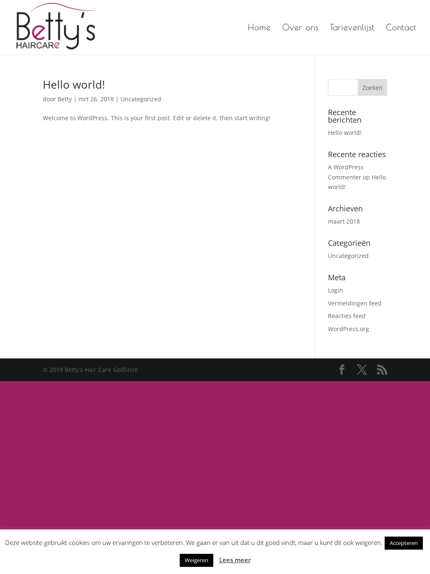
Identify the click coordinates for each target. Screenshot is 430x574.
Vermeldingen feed (355, 303)
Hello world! (74, 84)
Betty (65, 99)
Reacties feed (347, 316)
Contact (401, 28)
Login (335, 290)
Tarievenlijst (352, 28)
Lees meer (235, 560)
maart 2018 (344, 221)
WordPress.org (348, 329)
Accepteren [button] (404, 543)
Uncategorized (141, 99)
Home (259, 28)
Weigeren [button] (196, 560)
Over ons (300, 28)
